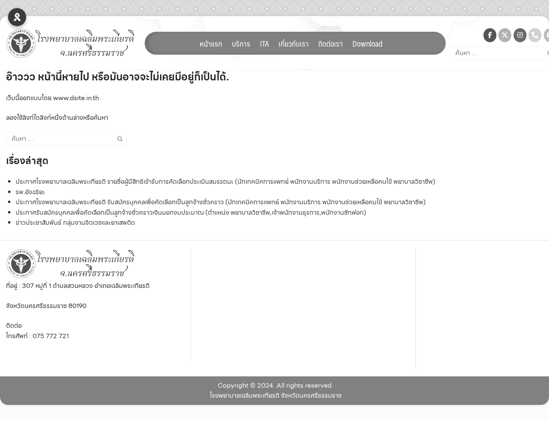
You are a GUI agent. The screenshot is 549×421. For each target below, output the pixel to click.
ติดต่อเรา (330, 43)
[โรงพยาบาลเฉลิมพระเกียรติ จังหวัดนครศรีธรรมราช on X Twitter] (504, 35)
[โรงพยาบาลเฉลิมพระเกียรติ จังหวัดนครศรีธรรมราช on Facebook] (489, 35)
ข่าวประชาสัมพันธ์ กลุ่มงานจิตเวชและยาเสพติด (75, 223)
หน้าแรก (211, 43)
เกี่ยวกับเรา (294, 43)
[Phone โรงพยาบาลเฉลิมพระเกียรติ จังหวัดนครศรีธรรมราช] (535, 35)
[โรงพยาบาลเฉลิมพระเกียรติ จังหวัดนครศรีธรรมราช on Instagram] (520, 35)
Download (367, 43)
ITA (264, 43)
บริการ (241, 43)
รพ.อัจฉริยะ (30, 192)
